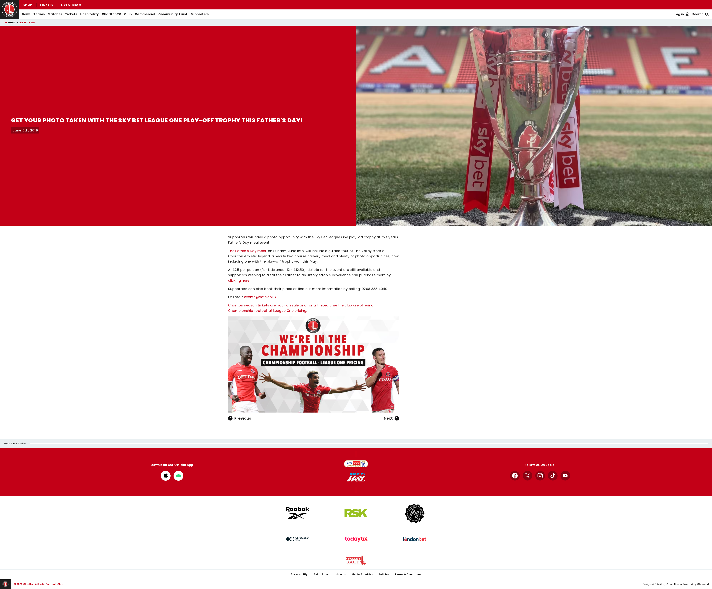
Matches (55, 14)
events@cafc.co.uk (260, 297)
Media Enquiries (362, 574)
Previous (242, 418)
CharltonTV (111, 14)
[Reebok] (297, 513)
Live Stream (71, 5)
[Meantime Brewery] (414, 513)
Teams (39, 14)
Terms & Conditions (408, 574)
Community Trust (173, 14)
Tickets (46, 5)
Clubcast (703, 584)
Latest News (27, 22)
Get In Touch (322, 574)
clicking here (239, 280)
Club (128, 14)
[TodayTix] (356, 539)
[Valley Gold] (356, 560)
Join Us (341, 574)
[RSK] (356, 513)
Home (11, 22)
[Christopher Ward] (297, 539)
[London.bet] (414, 539)
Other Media (674, 584)
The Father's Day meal (247, 250)
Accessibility (299, 574)
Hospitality (89, 14)
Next (388, 418)
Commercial (145, 14)
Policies (384, 574)
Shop (27, 5)
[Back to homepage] (9, 9)
